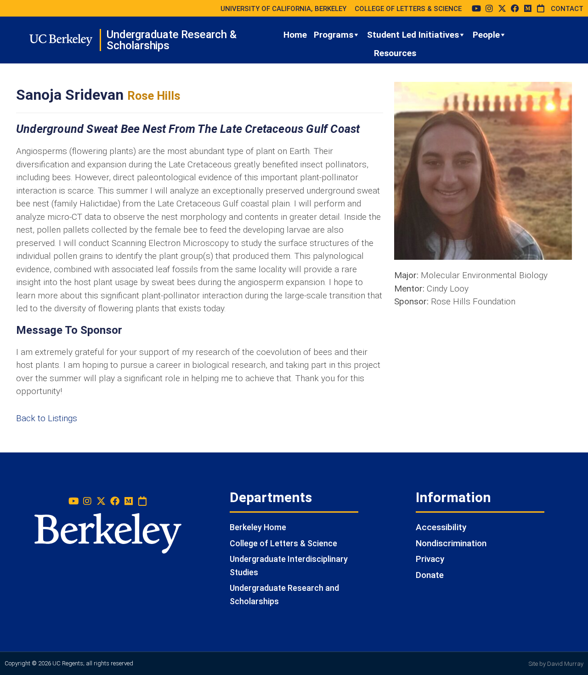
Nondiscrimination (451, 543)
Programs (333, 34)
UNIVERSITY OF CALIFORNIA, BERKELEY (283, 9)
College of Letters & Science (283, 543)
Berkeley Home (258, 527)
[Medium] (527, 8)
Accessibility (441, 527)
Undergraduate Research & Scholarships (171, 40)
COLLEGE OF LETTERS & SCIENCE (408, 9)
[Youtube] (476, 8)
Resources (395, 53)
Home (295, 34)
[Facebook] (515, 8)
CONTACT (567, 9)
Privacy (430, 559)
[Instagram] (489, 8)
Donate (430, 575)
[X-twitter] (502, 8)
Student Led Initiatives (413, 34)
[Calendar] (540, 8)
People (486, 34)
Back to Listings (46, 418)
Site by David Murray (556, 663)
